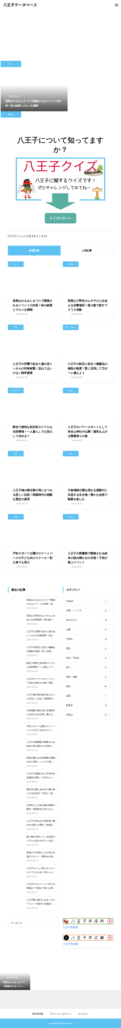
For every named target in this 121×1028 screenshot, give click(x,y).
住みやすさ (16, 390)
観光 (70, 390)
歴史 (15, 327)
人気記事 (87, 250)
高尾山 (11, 114)
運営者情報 (37, 1014)
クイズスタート (60, 218)
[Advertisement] (60, 33)
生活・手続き (71, 327)
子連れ (15, 517)
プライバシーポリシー (60, 1014)
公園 (70, 453)
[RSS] (5, 1023)
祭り (11, 64)
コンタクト (83, 1014)
